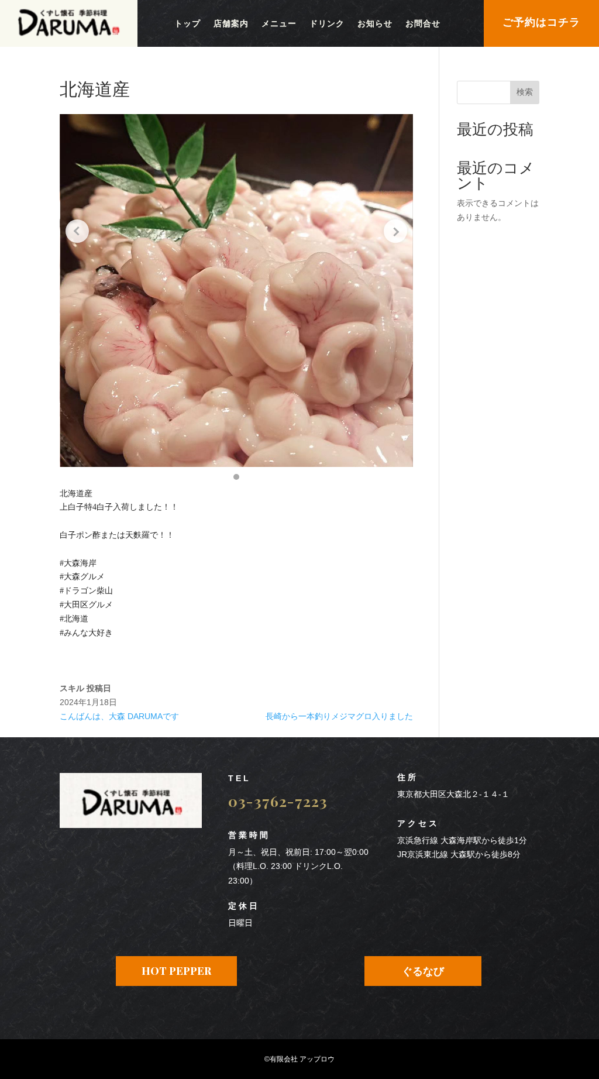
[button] (236, 477)
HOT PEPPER (176, 971)
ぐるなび (423, 971)
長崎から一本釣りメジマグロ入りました (339, 716)
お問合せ (422, 24)
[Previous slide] (77, 231)
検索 (525, 92)
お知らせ (375, 24)
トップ (187, 24)
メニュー (279, 24)
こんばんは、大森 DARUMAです (119, 716)
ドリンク (327, 24)
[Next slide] (395, 231)
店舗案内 (231, 24)
